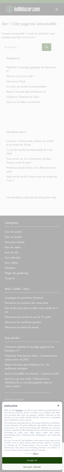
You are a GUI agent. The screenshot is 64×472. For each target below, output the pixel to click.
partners (19, 410)
